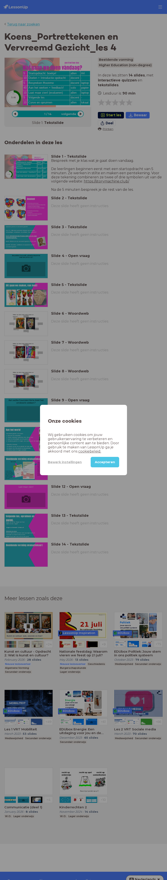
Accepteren (105, 462)
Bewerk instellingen (65, 462)
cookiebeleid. (89, 451)
